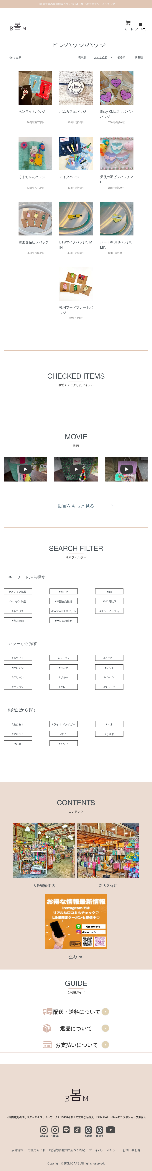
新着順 (139, 57)
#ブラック (109, 687)
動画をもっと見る (76, 505)
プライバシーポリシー (104, 1150)
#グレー (63, 687)
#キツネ (63, 743)
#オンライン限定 (109, 611)
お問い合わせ (132, 1150)
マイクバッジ (69, 176)
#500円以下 (109, 601)
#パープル (109, 677)
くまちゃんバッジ (32, 176)
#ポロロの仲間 (63, 620)
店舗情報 (17, 1150)
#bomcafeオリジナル (63, 611)
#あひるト (18, 724)
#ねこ (63, 734)
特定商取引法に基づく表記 (67, 1150)
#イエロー (109, 658)
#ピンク (63, 667)
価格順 (121, 57)
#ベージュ (64, 658)
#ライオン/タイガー (63, 724)
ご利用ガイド (36, 1150)
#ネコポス (18, 611)
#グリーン (18, 677)
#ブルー (63, 677)
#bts (109, 591)
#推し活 (63, 591)
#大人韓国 (18, 620)
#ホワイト (18, 658)
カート (128, 29)
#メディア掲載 (17, 591)
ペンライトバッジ (32, 111)
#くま (109, 724)
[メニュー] (140, 26)
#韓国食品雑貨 (63, 601)
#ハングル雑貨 (17, 601)
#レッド (109, 667)
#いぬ (17, 743)
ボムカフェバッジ (72, 111)
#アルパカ (18, 734)
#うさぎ (109, 734)
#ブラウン (18, 687)
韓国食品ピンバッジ (34, 242)
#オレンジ (18, 667)
